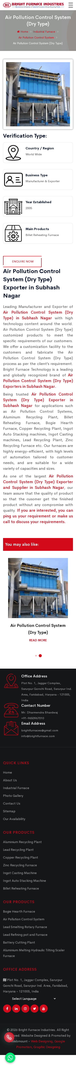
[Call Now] (9, 1039)
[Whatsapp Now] (10, 1058)
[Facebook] (7, 1008)
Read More (38, 640)
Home (24, 31)
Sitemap (9, 811)
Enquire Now (23, 261)
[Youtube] (44, 1008)
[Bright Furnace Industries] (33, 5)
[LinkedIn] (16, 1008)
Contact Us (11, 803)
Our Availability (14, 819)
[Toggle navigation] (71, 5)
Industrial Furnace (44, 31)
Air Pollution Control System (36, 37)
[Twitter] (34, 1008)
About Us (10, 780)
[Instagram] (25, 1008)
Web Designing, (42, 1041)
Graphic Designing (46, 1047)
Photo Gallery (13, 796)
